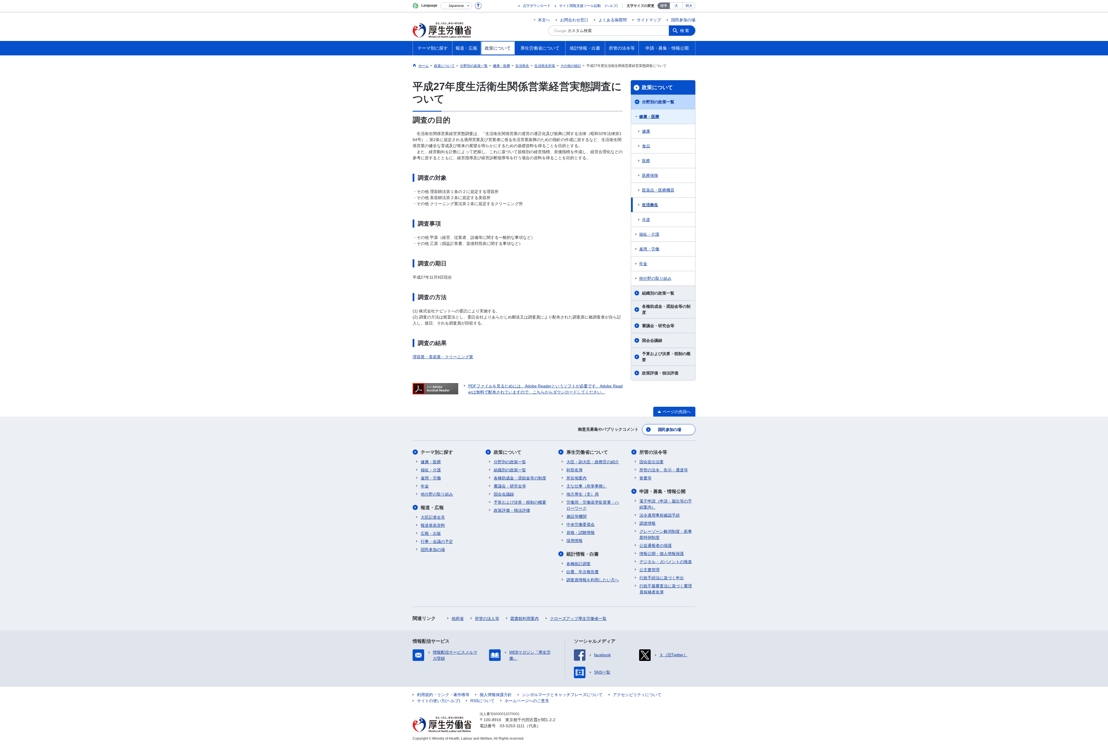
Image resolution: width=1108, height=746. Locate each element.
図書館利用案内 (524, 618)
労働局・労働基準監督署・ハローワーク (592, 505)
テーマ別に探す (437, 452)
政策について (657, 87)
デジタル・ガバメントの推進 (665, 561)
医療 (646, 160)
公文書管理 (649, 569)
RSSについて (482, 700)
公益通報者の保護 (655, 545)
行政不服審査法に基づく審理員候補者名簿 (665, 589)
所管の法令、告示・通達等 (663, 470)
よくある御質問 (612, 20)
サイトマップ (649, 20)
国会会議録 (652, 340)
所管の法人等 (487, 618)
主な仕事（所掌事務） (586, 486)
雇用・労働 (649, 249)
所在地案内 (576, 478)
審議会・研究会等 (658, 325)
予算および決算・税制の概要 (666, 356)
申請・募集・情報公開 (662, 491)
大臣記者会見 (433, 517)
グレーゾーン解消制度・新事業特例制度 (665, 534)
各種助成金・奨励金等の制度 (666, 309)
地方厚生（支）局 (582, 494)
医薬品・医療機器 (658, 190)
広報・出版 (431, 533)
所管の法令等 (653, 452)
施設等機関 (576, 516)
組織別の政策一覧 (658, 293)
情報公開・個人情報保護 (661, 553)
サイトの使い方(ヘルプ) (438, 700)
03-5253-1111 (512, 725)
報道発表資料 (433, 525)
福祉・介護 (649, 234)
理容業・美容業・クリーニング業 (443, 357)
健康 (646, 131)
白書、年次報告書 (582, 571)
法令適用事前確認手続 (659, 515)
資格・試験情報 (580, 532)
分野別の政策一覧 (658, 102)
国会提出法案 (651, 462)
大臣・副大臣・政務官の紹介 (592, 462)
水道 (646, 219)
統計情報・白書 (582, 554)
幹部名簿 (574, 470)
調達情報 (647, 523)
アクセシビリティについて (637, 694)
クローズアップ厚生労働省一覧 (578, 618)
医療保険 (650, 175)
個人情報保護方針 (496, 694)
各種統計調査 (578, 563)
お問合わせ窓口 (574, 20)
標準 (663, 6)
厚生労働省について (587, 452)
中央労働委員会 (580, 524)
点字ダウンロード (537, 6)
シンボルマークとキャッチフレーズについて (562, 694)
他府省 (458, 618)
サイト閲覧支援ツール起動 (580, 6)
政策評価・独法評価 (660, 373)
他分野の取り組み (655, 278)
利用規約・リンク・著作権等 (443, 694)
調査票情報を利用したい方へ (592, 580)
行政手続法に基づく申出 (661, 578)
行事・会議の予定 (437, 541)
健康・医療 (649, 116)
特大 (689, 6)
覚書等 (645, 478)
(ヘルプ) (611, 6)
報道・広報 (432, 507)
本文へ (544, 20)
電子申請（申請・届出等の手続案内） (665, 504)
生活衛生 (650, 205)
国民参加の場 (683, 20)
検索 (685, 30)
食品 (646, 146)
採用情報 (574, 540)
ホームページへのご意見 (527, 700)
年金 (643, 263)
